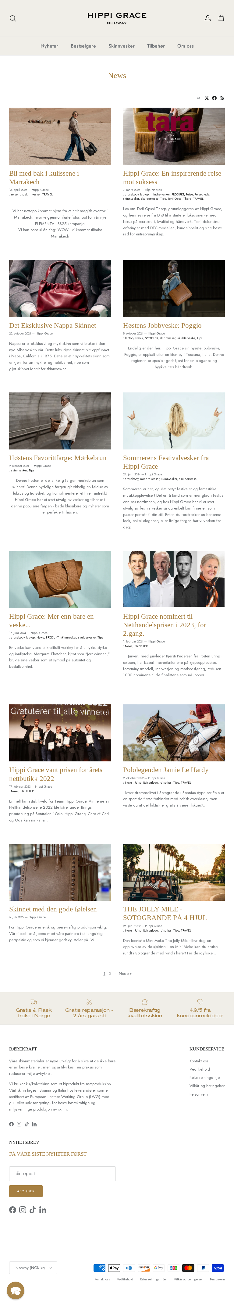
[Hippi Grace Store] (117, 18)
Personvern (199, 1094)
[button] (15, 1290)
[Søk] (12, 18)
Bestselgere (83, 45)
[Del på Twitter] (206, 98)
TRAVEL (47, 194)
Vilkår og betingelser (207, 1086)
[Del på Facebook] (214, 98)
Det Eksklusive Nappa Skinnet (52, 325)
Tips (163, 198)
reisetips (17, 194)
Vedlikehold (200, 1069)
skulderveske (149, 198)
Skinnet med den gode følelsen (53, 909)
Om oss (185, 45)
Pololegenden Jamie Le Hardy (166, 770)
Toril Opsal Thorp (179, 198)
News (139, 338)
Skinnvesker (121, 45)
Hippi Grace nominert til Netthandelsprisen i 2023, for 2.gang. (164, 624)
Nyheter (49, 45)
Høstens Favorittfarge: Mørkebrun (58, 458)
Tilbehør (156, 45)
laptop (144, 194)
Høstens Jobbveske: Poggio (162, 325)
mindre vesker (160, 194)
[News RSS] (222, 98)
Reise (189, 194)
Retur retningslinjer (205, 1077)
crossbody (131, 194)
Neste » (125, 973)
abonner (26, 1191)
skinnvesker (33, 194)
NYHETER (151, 338)
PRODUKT (178, 194)
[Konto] (206, 18)
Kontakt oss (199, 1061)
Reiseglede (202, 194)
